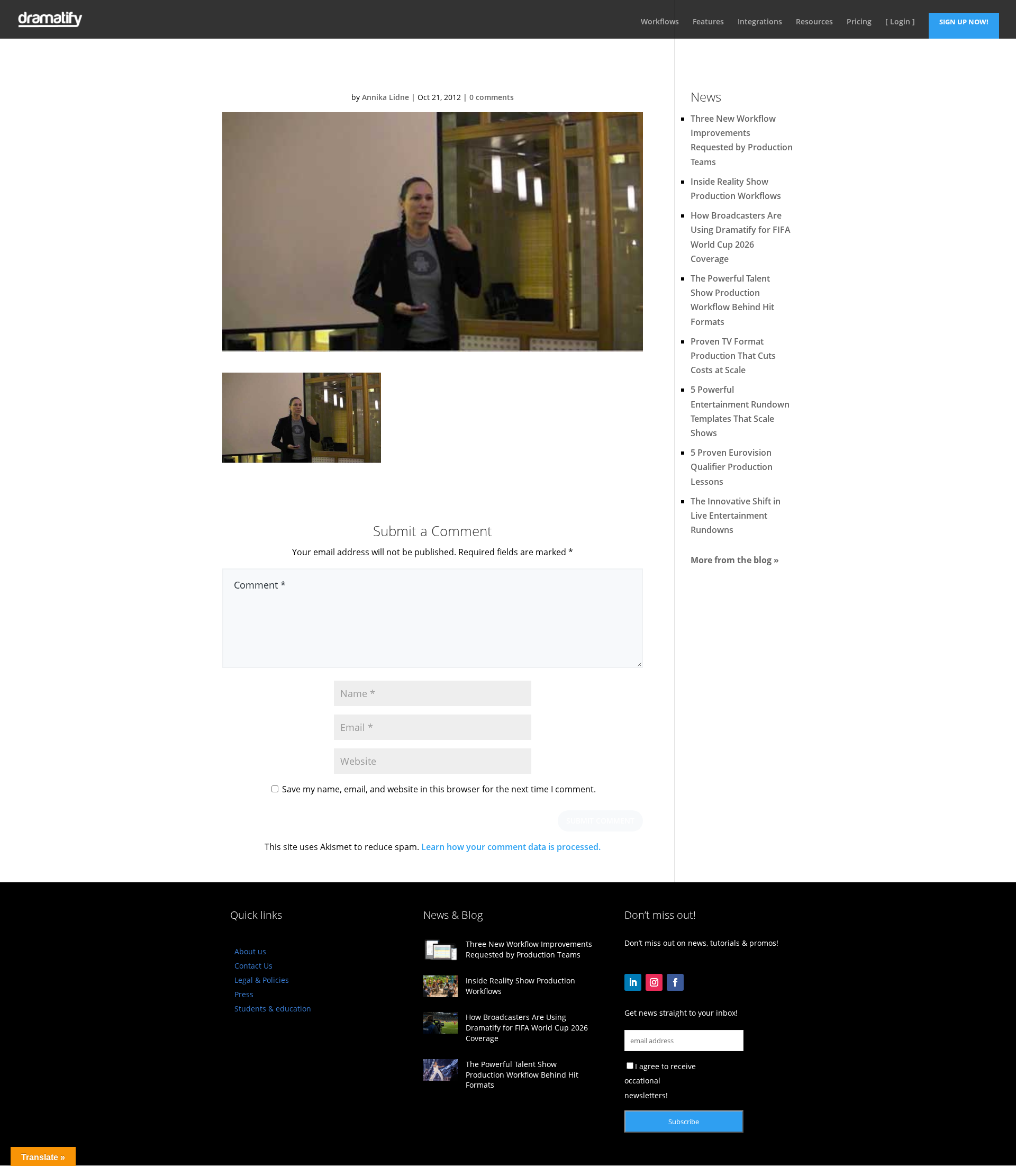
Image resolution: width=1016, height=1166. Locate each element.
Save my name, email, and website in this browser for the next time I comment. (439, 789)
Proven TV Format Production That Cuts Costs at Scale (733, 356)
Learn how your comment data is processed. (511, 847)
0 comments (491, 97)
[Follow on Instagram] (654, 982)
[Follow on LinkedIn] (632, 982)
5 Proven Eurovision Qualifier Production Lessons (732, 467)
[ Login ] (900, 22)
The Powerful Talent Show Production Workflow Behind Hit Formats (522, 1074)
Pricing (859, 22)
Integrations (760, 22)
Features (708, 22)
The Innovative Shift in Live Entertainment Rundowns (736, 515)
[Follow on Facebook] (675, 982)
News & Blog (453, 915)
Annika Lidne (385, 97)
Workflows (660, 22)
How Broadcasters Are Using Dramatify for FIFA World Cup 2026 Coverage (527, 1027)
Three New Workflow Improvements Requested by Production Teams (529, 949)
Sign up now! (963, 21)
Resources (814, 22)
